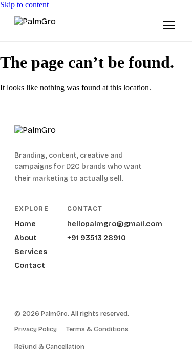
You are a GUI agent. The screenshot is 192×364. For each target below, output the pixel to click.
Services (30, 251)
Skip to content (24, 4)
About (25, 238)
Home (25, 224)
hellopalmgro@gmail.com (114, 224)
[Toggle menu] (169, 25)
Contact (29, 265)
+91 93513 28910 (96, 238)
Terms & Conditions (97, 329)
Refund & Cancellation (49, 346)
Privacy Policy (35, 329)
